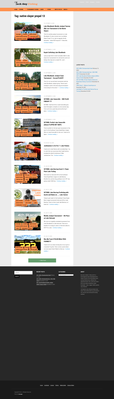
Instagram (92, 2)
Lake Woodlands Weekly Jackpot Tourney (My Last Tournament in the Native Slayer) (57, 28)
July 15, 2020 (48, 236)
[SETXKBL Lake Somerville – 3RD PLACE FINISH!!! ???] (27, 104)
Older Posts (43, 260)
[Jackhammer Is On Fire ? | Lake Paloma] (27, 151)
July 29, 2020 (48, 166)
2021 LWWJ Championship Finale (84, 68)
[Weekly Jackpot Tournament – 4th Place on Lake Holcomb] (27, 221)
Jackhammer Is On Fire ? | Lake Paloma (56, 146)
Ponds (49, 9)
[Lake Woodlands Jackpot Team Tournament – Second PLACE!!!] (27, 80)
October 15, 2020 (49, 23)
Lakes (42, 9)
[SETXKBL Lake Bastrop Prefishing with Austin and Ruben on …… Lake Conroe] (27, 197)
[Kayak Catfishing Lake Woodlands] (27, 57)
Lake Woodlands (34, 36)
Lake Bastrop (19, 179)
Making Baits (63, 385)
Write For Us (58, 9)
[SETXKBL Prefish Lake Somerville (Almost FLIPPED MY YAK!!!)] (27, 127)
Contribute (46, 385)
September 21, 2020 (50, 49)
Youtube (98, 2)
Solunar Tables (70, 385)
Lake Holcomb (33, 226)
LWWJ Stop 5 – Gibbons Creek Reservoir (86, 85)
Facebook (82, 2)
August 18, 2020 (49, 142)
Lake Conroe (28, 202)
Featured (18, 34)
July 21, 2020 (48, 189)
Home (15, 9)
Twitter (87, 2)
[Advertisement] (88, 37)
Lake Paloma (33, 156)
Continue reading (49, 42)
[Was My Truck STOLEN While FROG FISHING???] (27, 244)
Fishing (21, 9)
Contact (52, 385)
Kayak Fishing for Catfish (22, 62)
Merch (65, 9)
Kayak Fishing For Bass (21, 36)
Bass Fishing (19, 175)
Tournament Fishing (32, 9)
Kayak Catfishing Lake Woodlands (54, 52)
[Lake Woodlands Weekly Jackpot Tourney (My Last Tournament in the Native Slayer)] (27, 31)
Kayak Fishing (32, 34)
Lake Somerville (34, 109)
